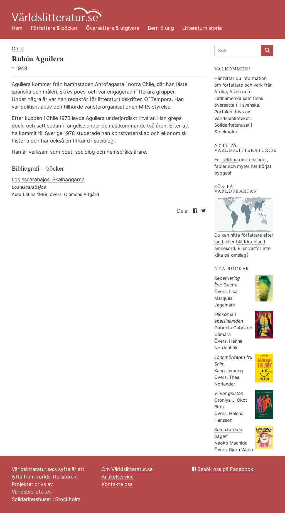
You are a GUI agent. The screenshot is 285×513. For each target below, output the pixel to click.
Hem (17, 28)
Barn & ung (161, 28)
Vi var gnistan (228, 393)
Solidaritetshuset (232, 125)
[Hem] (138, 11)
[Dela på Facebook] (193, 211)
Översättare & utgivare (112, 28)
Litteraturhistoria (202, 28)
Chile (17, 48)
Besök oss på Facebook (225, 469)
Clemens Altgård (81, 194)
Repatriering (227, 278)
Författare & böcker (54, 28)
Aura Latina (24, 194)
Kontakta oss (117, 484)
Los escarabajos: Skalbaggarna (48, 179)
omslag (238, 255)
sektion (229, 159)
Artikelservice (118, 477)
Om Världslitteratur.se (127, 469)
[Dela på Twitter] (202, 211)
